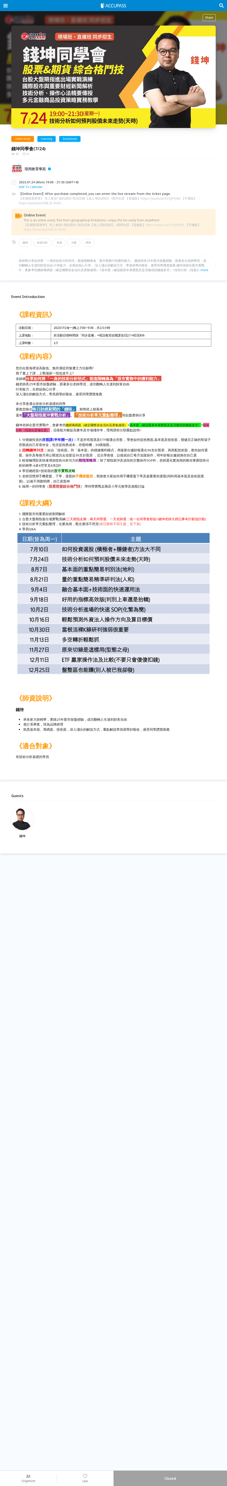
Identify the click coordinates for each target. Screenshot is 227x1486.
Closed (170, 1478)
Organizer (28, 1481)
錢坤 (25, 242)
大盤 (73, 242)
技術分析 (42, 242)
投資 (59, 242)
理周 (88, 242)
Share (209, 17)
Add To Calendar (31, 187)
